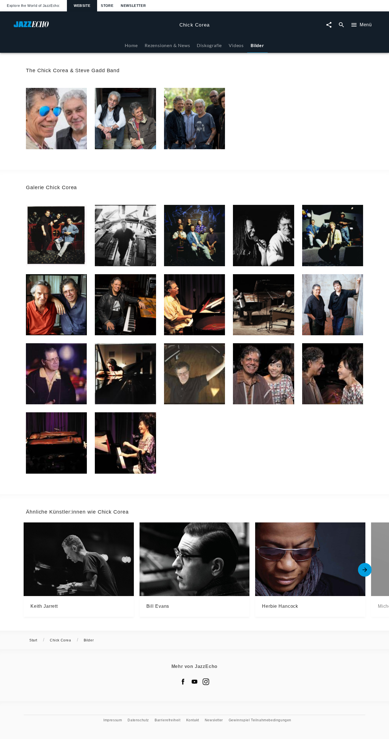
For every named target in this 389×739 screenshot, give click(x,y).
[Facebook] (183, 681)
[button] (56, 118)
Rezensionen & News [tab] (167, 45)
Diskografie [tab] (209, 45)
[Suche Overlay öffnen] (341, 25)
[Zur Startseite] (94, 27)
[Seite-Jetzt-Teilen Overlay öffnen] (329, 25)
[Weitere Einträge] (365, 570)
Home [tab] (131, 45)
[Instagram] (206, 681)
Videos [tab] (236, 45)
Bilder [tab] (257, 45)
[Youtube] (194, 681)
